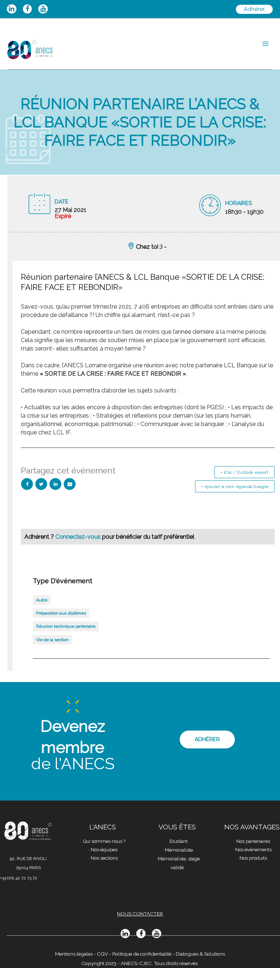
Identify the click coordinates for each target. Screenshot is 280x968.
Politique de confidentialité (141, 954)
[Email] (69, 484)
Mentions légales (74, 954)
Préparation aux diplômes (61, 613)
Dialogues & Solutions (200, 954)
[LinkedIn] (55, 484)
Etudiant (179, 841)
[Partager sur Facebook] (27, 484)
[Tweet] (41, 484)
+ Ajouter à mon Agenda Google (235, 486)
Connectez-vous (78, 536)
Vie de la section (52, 639)
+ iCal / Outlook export (245, 472)
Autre (41, 600)
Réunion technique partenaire (66, 626)
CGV (102, 954)
